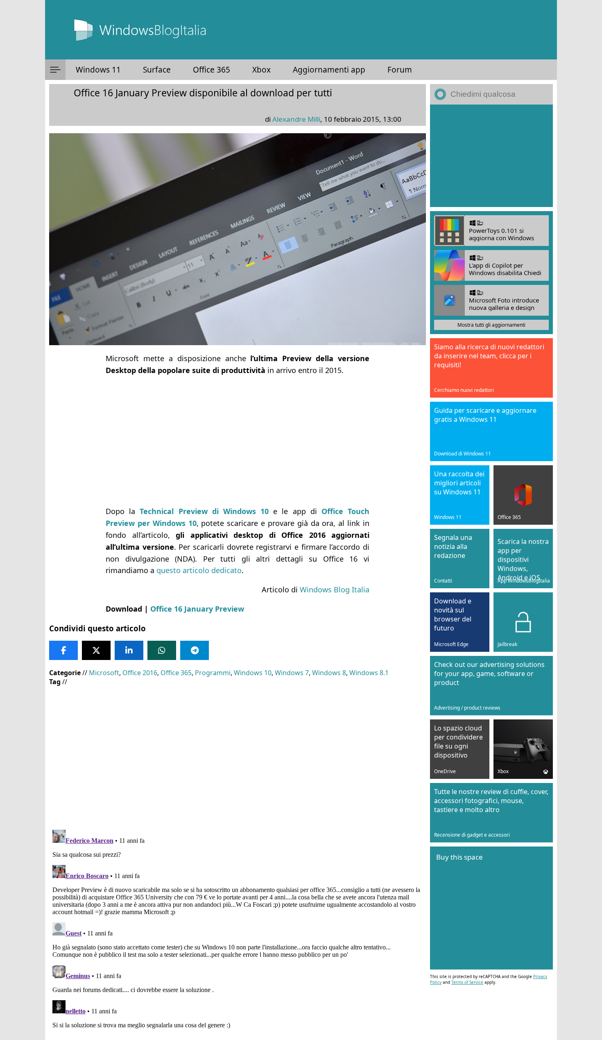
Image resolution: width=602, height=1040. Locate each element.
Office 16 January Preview (197, 609)
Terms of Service (467, 982)
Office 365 (211, 69)
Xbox (261, 69)
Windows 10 (253, 672)
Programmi (213, 672)
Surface (157, 69)
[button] (55, 69)
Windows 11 (98, 69)
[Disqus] (237, 928)
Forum (399, 69)
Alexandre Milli (296, 119)
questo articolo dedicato (199, 570)
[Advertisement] (237, 440)
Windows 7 (292, 672)
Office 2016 (139, 672)
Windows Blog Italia (334, 589)
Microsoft (104, 672)
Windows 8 (329, 672)
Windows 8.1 (369, 672)
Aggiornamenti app (329, 69)
